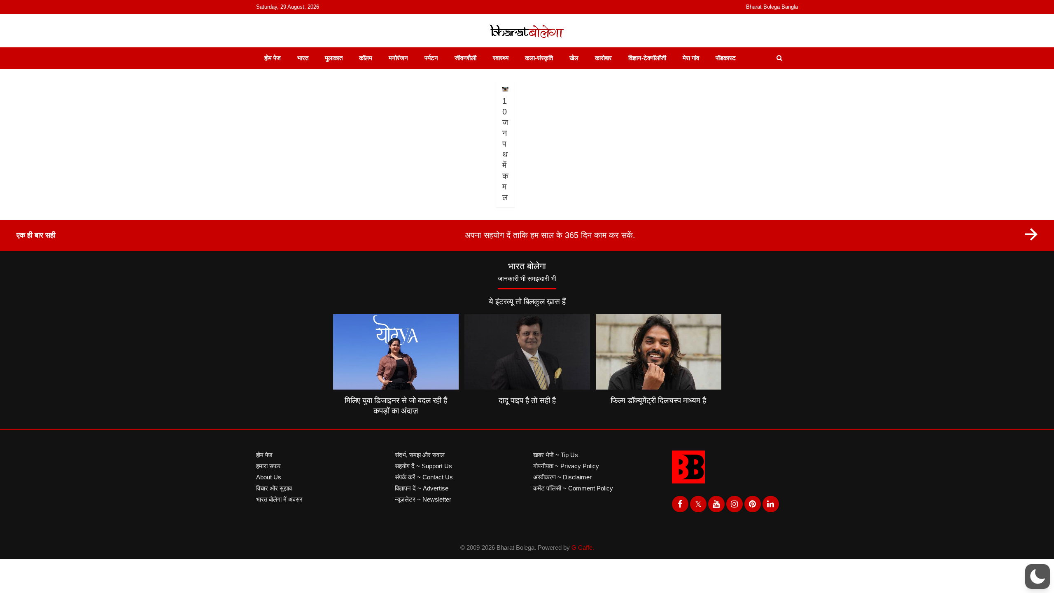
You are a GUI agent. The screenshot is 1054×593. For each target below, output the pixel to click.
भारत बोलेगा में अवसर (279, 499)
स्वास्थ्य (500, 57)
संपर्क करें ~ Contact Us (424, 477)
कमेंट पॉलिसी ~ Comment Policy (573, 488)
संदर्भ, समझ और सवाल (420, 454)
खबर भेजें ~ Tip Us (555, 454)
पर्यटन (431, 57)
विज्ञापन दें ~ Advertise (421, 488)
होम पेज (272, 57)
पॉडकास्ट (726, 57)
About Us (268, 477)
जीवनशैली (465, 57)
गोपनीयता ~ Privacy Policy (566, 465)
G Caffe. (582, 547)
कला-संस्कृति (539, 57)
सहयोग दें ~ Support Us (423, 465)
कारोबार (603, 57)
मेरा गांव (691, 57)
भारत (302, 57)
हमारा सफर (268, 465)
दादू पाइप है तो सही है (527, 400)
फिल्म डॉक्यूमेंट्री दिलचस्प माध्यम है (658, 400)
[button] (1037, 576)
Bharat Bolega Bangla (772, 7)
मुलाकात (334, 57)
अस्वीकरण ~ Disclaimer (562, 477)
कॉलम (365, 57)
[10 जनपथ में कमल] (505, 89)
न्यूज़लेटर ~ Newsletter (423, 499)
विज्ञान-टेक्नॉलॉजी (647, 57)
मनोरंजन (398, 57)
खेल (573, 57)
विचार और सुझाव (274, 488)
